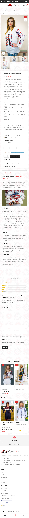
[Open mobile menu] (1, 5)
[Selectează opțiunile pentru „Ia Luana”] (26, 402)
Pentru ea (11, 10)
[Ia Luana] (21, 411)
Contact (3, 482)
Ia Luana (18, 422)
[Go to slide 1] (12, 54)
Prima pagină (4, 10)
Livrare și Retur (5, 493)
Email (3, 330)
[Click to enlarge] (3, 53)
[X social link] (9, 166)
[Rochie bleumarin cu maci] (7, 411)
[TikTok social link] (27, 1)
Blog (2, 479)
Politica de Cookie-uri (6, 498)
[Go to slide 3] (15, 54)
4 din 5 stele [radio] (14, 304)
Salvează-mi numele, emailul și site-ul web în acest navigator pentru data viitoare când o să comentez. (14, 337)
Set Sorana (19, 386)
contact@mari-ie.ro (7, 462)
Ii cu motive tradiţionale (21, 10)
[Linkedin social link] (13, 166)
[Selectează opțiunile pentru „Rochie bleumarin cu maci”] (12, 402)
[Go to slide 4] (16, 54)
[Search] (24, 5)
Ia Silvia (4, 386)
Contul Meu (4, 488)
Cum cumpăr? (4, 490)
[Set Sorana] (21, 374)
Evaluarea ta (5, 305)
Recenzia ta (5, 307)
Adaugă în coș (15, 156)
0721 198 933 (6, 458)
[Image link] (10, 451)
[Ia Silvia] (7, 374)
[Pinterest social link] (11, 166)
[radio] (5, 148)
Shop (2, 474)
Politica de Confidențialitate (8, 495)
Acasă (2, 472)
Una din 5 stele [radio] (10, 304)
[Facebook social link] (21, 1)
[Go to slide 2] (13, 54)
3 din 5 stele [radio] (13, 304)
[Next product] (5, 13)
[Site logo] (14, 5)
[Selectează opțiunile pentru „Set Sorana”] (26, 366)
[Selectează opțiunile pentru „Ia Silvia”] (12, 366)
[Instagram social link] (23, 1)
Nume (4, 324)
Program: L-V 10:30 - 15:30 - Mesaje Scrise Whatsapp (15, 460)
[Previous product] (2, 13)
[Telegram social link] (14, 166)
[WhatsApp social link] (25, 1)
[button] (2, 35)
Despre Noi (4, 477)
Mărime (5, 145)
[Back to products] (3, 13)
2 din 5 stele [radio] (11, 304)
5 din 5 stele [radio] (15, 304)
